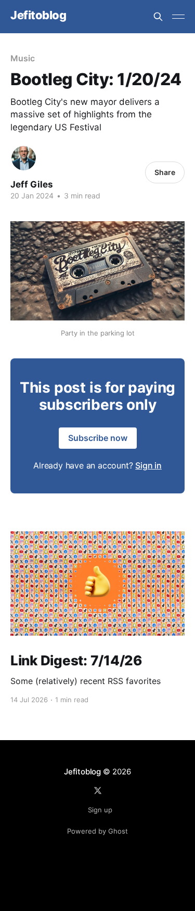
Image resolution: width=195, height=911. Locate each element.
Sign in (148, 465)
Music (22, 58)
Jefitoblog (38, 15)
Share (164, 172)
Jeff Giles (31, 184)
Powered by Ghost (97, 831)
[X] (98, 790)
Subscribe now (97, 438)
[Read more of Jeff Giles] (23, 158)
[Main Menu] (178, 16)
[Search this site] (158, 16)
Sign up (100, 810)
